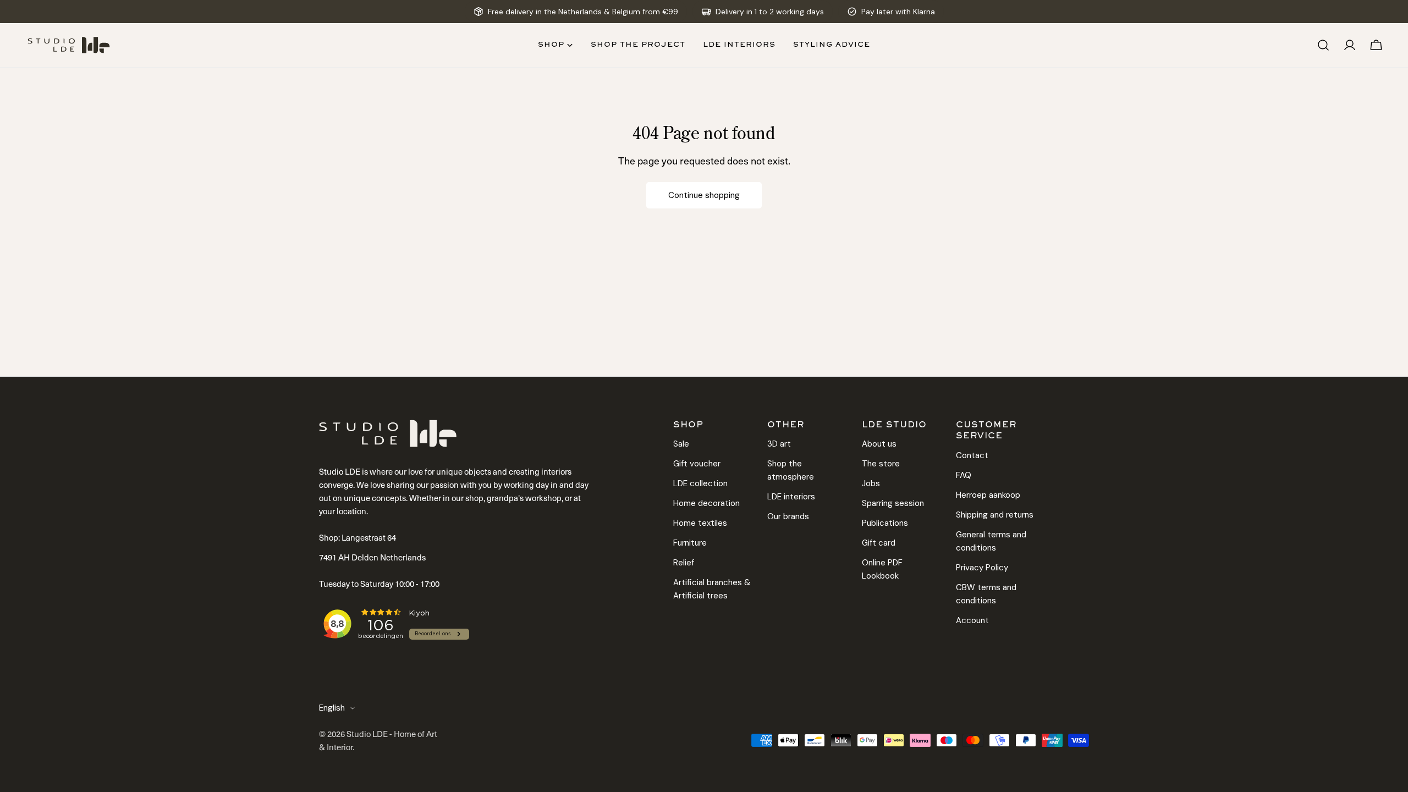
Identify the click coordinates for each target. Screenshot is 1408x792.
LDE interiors (791, 496)
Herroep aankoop (988, 495)
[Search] (1323, 45)
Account (972, 620)
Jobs (871, 483)
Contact (972, 455)
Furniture (690, 542)
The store (881, 463)
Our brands (788, 516)
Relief (683, 562)
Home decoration (706, 503)
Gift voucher (697, 463)
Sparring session (893, 503)
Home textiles (700, 523)
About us (879, 443)
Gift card (878, 542)
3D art (779, 443)
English (332, 707)
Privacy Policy (982, 567)
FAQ (963, 475)
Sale (681, 443)
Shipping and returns (994, 514)
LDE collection (700, 483)
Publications (885, 523)
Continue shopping (704, 195)
